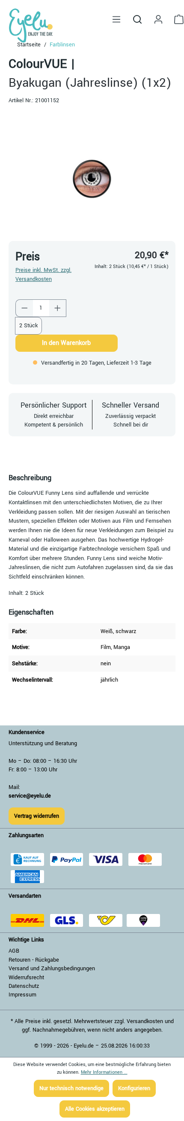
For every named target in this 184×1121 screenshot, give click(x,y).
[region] (92, 179)
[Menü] (116, 19)
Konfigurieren (134, 1088)
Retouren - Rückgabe (34, 960)
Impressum (22, 995)
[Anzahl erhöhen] (58, 308)
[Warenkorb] (176, 19)
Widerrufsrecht (26, 977)
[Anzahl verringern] (24, 308)
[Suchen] (137, 19)
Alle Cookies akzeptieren (95, 1109)
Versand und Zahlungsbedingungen (52, 968)
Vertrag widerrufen (36, 816)
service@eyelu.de (30, 796)
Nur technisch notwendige (71, 1088)
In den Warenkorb (66, 342)
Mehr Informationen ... (104, 1072)
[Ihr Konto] (158, 19)
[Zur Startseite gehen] (33, 25)
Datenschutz (24, 986)
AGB (14, 951)
